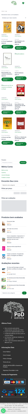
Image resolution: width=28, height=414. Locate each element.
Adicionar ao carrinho (6, 46)
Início (2, 11)
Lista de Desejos (5, 175)
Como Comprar (7, 355)
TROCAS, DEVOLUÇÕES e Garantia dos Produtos (12, 366)
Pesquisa (3, 160)
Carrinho (3, 172)
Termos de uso (6, 362)
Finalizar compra (5, 177)
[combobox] (14, 185)
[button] (3, 410)
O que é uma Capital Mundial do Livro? (14, 331)
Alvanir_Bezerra (4, 36)
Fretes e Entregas (7, 358)
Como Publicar (6, 351)
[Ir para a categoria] (24, 293)
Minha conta (4, 170)
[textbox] (13, 185)
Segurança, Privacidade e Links (10, 370)
